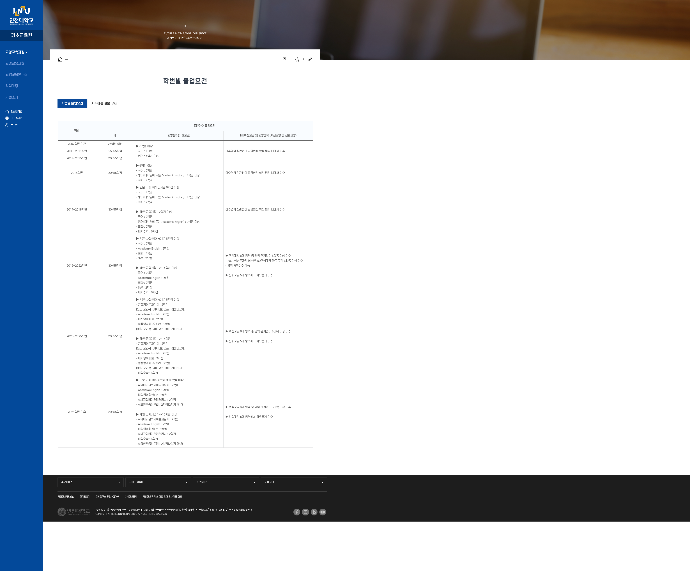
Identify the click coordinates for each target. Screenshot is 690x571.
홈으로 (60, 59)
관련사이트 (202, 482)
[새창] (297, 512)
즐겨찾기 (297, 59)
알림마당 (11, 86)
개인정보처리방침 (66, 496)
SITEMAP (16, 118)
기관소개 (11, 97)
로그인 (14, 125)
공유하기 (309, 59)
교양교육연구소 (16, 75)
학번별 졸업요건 (72, 103)
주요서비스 (67, 482)
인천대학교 (16, 111)
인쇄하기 (284, 59)
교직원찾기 (85, 496)
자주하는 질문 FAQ (104, 103)
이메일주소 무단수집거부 (107, 496)
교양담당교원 (14, 63)
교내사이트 (270, 482)
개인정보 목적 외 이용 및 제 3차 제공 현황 (162, 496)
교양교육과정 (14, 52)
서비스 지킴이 (136, 482)
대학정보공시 (131, 496)
